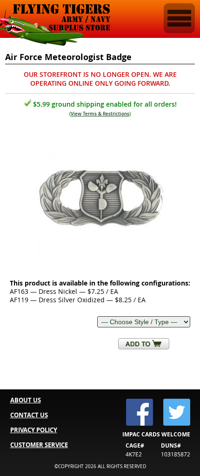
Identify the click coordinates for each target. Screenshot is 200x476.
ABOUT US (25, 400)
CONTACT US (29, 415)
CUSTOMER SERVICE (39, 445)
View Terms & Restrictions (100, 114)
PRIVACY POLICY (33, 430)
